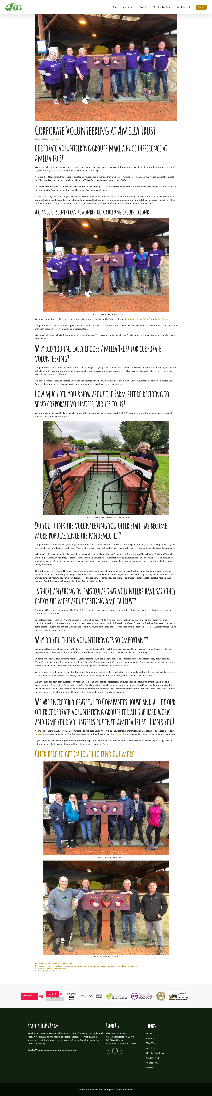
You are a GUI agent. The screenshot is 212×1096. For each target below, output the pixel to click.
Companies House (133, 319)
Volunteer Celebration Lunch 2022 (52, 968)
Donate (201, 7)
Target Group (161, 319)
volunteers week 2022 (129, 966)
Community (42, 963)
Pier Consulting (118, 734)
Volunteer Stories (65, 963)
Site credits (128, 1089)
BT (144, 319)
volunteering (99, 966)
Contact (150, 1038)
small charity (88, 966)
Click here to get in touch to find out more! (85, 753)
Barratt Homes (42, 734)
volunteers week (112, 966)
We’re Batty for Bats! (46, 971)
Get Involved (183, 7)
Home (116, 7)
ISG (148, 319)
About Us (143, 7)
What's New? (152, 1062)
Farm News (52, 963)
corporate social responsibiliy (50, 966)
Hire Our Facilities (162, 7)
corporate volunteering (72, 966)
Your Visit (128, 7)
